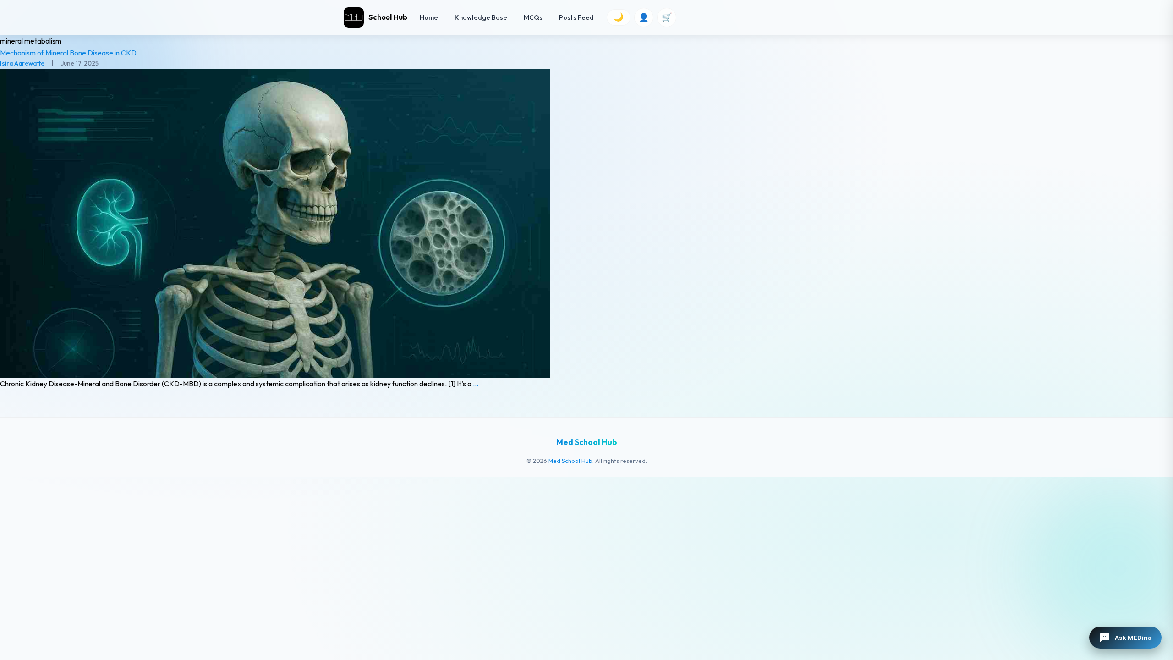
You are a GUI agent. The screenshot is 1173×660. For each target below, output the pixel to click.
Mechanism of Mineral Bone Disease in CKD (68, 52)
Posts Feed (576, 17)
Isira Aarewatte (22, 63)
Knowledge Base (481, 17)
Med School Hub (570, 460)
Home (429, 17)
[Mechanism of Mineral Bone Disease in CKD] (586, 223)
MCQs (533, 17)
